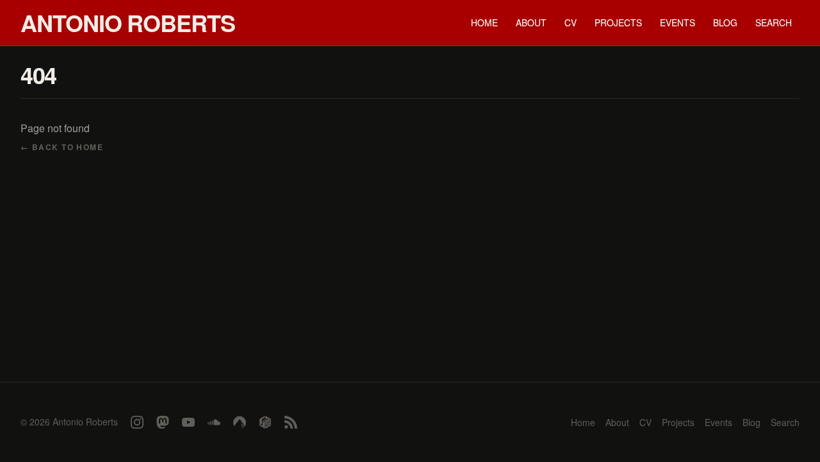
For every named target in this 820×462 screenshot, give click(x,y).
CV (570, 22)
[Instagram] (137, 422)
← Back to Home (61, 147)
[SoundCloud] (214, 422)
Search (773, 22)
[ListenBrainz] (265, 422)
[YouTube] (188, 422)
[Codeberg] (240, 422)
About (531, 22)
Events (677, 22)
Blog (725, 22)
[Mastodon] (163, 422)
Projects (618, 22)
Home (484, 22)
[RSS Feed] (291, 422)
